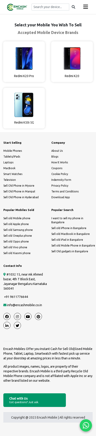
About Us (57, 150)
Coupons (56, 168)
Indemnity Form (61, 179)
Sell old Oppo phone (16, 241)
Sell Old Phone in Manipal (19, 191)
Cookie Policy (59, 174)
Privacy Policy (59, 185)
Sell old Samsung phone (18, 229)
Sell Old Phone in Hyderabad (21, 197)
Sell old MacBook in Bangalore (70, 233)
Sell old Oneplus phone (17, 235)
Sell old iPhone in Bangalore (68, 228)
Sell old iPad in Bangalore (67, 239)
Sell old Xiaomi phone (17, 253)
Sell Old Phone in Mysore (18, 185)
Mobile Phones (12, 150)
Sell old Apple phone (16, 224)
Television (9, 179)
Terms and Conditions (65, 191)
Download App (60, 197)
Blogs (54, 156)
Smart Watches (12, 174)
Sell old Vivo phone (15, 247)
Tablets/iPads (11, 156)
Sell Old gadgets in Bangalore (69, 251)
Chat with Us (24, 400)
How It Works (59, 162)
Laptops (8, 162)
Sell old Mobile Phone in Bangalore (73, 245)
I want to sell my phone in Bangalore (67, 220)
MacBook (9, 168)
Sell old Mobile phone (16, 218)
